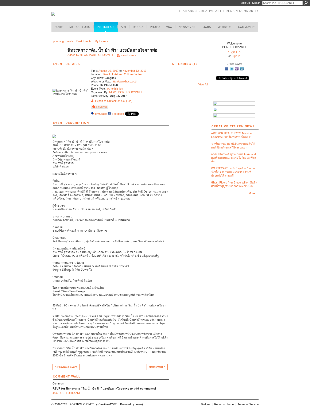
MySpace (101, 113)
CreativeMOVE (107, 404)
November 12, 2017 (134, 70)
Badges (205, 404)
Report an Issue (224, 404)
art (108, 88)
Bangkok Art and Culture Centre (122, 74)
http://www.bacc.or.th (124, 81)
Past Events (84, 41)
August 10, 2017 (108, 70)
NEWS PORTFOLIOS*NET (96, 55)
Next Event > (157, 366)
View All (203, 84)
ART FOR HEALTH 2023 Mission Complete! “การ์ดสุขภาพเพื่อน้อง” (231, 135)
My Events (101, 41)
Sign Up (245, 2)
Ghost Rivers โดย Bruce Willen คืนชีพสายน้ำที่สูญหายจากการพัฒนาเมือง (234, 184)
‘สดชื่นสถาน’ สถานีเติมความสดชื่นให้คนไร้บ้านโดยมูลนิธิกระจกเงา (233, 145)
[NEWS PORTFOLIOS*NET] (58, 59)
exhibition (117, 88)
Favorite (101, 106)
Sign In (256, 2)
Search (306, 3)
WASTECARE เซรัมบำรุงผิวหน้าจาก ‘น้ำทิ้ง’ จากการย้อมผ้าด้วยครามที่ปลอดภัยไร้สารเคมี (233, 172)
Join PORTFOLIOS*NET (68, 393)
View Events (128, 55)
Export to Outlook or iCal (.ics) (113, 100)
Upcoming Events (62, 41)
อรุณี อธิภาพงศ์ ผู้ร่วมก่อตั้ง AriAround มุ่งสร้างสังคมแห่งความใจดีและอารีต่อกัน (233, 158)
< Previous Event (66, 366)
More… (253, 193)
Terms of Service (248, 404)
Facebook (118, 113)
